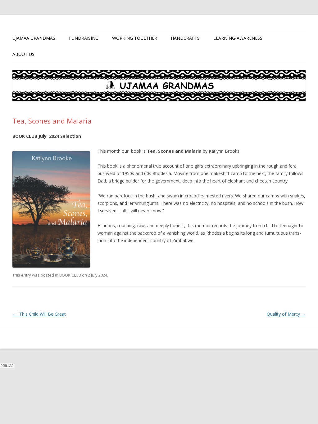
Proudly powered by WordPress (40, 337)
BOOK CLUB (70, 275)
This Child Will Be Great (39, 314)
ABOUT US (23, 54)
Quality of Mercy (286, 314)
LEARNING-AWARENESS (237, 38)
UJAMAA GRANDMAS (33, 38)
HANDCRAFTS (185, 38)
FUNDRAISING (83, 38)
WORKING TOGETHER (134, 38)
